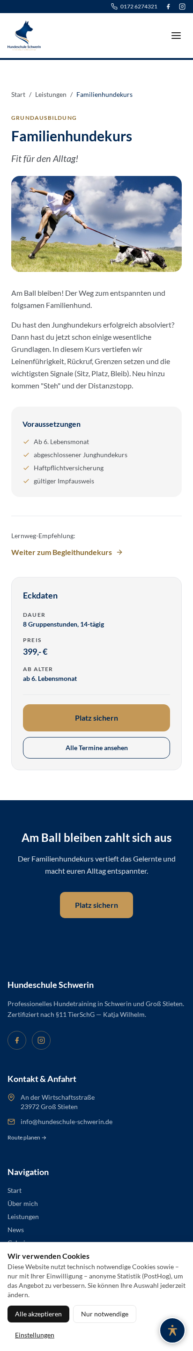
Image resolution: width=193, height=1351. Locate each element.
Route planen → (26, 1137)
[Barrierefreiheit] (172, 1330)
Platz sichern (96, 717)
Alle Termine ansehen (97, 748)
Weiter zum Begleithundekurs (61, 552)
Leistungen (23, 1216)
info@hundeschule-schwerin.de (66, 1121)
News (15, 1230)
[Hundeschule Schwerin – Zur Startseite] (24, 36)
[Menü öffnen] (176, 35)
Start (14, 1190)
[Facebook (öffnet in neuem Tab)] (168, 6)
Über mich (22, 1203)
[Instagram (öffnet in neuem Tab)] (182, 6)
